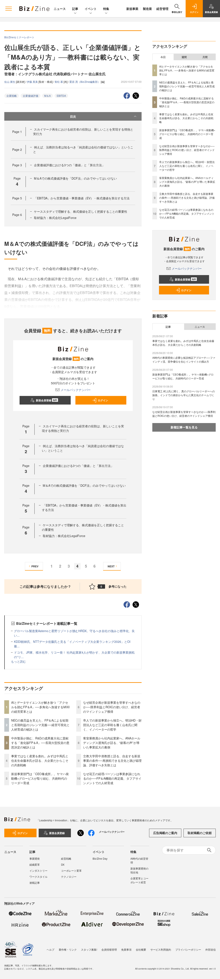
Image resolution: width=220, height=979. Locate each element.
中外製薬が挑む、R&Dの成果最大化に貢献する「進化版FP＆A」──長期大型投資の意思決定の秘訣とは (40, 742)
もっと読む (18, 661)
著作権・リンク (68, 949)
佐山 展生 (10, 81)
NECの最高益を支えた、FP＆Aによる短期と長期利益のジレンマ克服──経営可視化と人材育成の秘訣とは (40, 724)
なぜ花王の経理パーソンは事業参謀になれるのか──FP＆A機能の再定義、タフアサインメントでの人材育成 (112, 778)
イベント (91, 8)
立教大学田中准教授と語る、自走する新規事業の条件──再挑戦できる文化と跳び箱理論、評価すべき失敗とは (112, 760)
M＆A (47, 95)
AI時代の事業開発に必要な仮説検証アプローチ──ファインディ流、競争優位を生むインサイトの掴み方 (183, 359)
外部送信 (210, 949)
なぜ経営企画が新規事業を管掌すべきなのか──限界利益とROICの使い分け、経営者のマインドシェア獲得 (111, 707)
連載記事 (34, 882)
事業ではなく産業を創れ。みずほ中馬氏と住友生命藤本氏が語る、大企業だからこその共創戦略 (39, 760)
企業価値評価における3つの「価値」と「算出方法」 (69, 165)
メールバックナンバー (76, 390)
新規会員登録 (46, 400)
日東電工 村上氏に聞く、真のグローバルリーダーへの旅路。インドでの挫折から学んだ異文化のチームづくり (183, 395)
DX (62, 864)
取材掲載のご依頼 (200, 833)
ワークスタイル (38, 876)
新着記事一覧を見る (184, 427)
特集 (106, 8)
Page (17, 131)
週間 (184, 57)
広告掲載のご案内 (165, 833)
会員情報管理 (109, 949)
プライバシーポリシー (188, 949)
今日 (163, 57)
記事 (75, 8)
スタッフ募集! (89, 949)
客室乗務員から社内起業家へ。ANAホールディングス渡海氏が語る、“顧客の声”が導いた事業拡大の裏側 (111, 742)
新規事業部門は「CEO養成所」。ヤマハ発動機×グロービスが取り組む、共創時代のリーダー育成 (40, 778)
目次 (73, 116)
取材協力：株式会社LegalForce (55, 218)
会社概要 (141, 949)
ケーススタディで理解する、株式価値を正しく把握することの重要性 (80, 211)
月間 (205, 57)
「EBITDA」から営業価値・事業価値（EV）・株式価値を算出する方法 (82, 198)
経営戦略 (66, 858)
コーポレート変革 (71, 870)
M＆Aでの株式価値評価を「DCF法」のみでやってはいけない (75, 178)
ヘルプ (50, 949)
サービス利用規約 (160, 949)
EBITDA (61, 95)
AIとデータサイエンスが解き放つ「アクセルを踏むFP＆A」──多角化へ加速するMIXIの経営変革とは (40, 707)
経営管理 (162, 8)
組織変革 (34, 864)
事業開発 (34, 858)
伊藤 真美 (32, 81)
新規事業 (132, 8)
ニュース (60, 8)
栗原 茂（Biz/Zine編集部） (85, 81)
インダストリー (38, 870)
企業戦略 (11, 95)
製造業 (147, 8)
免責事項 (126, 949)
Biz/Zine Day (100, 858)
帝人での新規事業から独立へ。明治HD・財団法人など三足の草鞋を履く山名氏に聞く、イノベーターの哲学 (112, 724)
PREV (34, 566)
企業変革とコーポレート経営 (139, 880)
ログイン (103, 400)
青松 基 (59, 81)
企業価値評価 (30, 95)
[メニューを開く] (8, 8)
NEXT (111, 566)
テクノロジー (68, 876)
